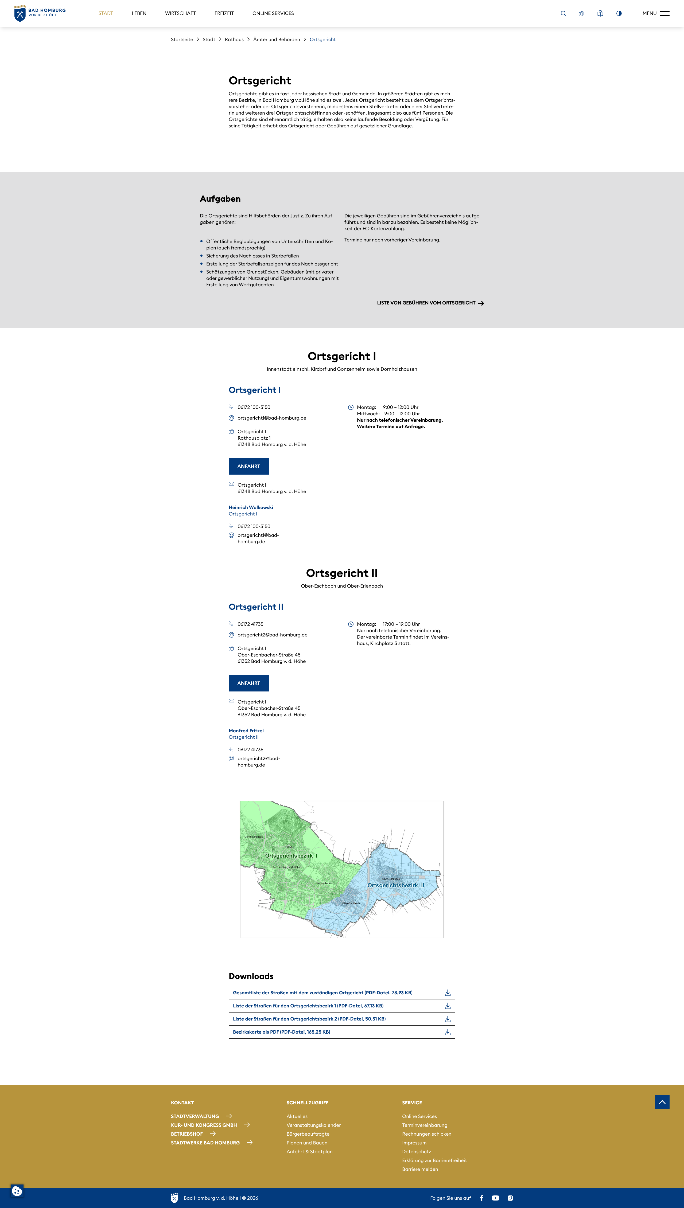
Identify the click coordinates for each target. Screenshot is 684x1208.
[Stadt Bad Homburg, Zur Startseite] (39, 13)
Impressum (414, 1143)
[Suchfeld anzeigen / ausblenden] (563, 13)
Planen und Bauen (307, 1143)
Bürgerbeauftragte (308, 1134)
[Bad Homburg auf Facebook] (482, 1198)
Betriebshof (187, 1134)
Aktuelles (297, 1116)
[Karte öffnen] (582, 13)
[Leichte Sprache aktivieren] (600, 13)
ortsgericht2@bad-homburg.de (273, 635)
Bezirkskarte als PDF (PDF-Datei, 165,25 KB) (281, 1032)
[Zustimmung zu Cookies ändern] (17, 1190)
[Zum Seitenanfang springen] (662, 1102)
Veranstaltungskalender (314, 1125)
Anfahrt (249, 466)
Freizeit (224, 13)
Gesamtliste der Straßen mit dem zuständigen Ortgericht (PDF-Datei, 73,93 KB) (323, 993)
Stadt (106, 13)
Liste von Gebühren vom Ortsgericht (426, 303)
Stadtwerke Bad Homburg (205, 1143)
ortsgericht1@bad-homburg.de (272, 418)
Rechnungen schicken (426, 1134)
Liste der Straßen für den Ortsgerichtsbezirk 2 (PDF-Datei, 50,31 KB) (309, 1019)
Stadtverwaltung (195, 1116)
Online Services (273, 13)
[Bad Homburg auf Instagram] (510, 1198)
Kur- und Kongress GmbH (204, 1125)
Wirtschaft (180, 13)
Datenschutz (416, 1151)
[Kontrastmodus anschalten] (619, 13)
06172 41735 (250, 624)
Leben (139, 13)
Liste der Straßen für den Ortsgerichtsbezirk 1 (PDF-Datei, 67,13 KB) (308, 1006)
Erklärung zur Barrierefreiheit (434, 1160)
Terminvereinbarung (424, 1125)
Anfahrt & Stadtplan (310, 1151)
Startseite (182, 39)
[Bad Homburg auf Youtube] (495, 1198)
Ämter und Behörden (276, 39)
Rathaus (234, 39)
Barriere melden (420, 1169)
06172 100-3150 (254, 407)
